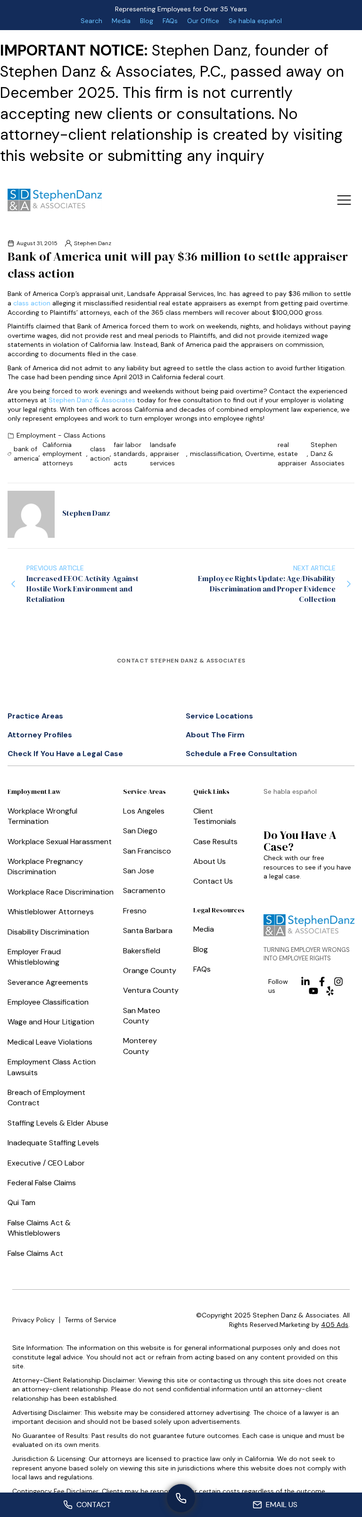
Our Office (203, 20)
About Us (209, 861)
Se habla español (255, 20)
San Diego (140, 831)
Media (121, 20)
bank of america (26, 454)
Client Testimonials (214, 816)
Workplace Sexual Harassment (60, 841)
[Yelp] (330, 991)
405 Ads (334, 1324)
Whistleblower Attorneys (51, 912)
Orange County (149, 970)
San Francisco (147, 851)
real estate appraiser (292, 453)
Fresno (135, 911)
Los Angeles (144, 811)
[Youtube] (313, 991)
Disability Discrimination (48, 932)
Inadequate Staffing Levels (53, 1143)
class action (31, 303)
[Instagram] (338, 981)
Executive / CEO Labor (46, 1163)
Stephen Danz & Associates (92, 400)
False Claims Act (35, 1253)
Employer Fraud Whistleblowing (34, 957)
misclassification (215, 453)
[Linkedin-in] (305, 981)
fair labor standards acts (129, 453)
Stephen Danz (92, 243)
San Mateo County (141, 1016)
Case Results (215, 841)
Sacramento (144, 890)
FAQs (170, 20)
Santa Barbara (148, 930)
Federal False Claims (42, 1183)
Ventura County (151, 990)
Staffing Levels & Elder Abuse (58, 1123)
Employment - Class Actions (61, 435)
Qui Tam (21, 1202)
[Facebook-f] (322, 981)
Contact (93, 1504)
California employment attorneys (62, 453)
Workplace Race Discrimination (61, 892)
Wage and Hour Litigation (51, 1022)
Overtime (259, 453)
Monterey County (140, 1046)
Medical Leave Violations (50, 1042)
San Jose (138, 871)
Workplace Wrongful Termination (42, 816)
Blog (146, 20)
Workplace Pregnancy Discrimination (45, 866)
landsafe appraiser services (164, 453)
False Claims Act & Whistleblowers (39, 1228)
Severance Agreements (48, 982)
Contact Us (213, 881)
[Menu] (343, 199)
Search (91, 20)
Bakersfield (141, 951)
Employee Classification (48, 1002)
